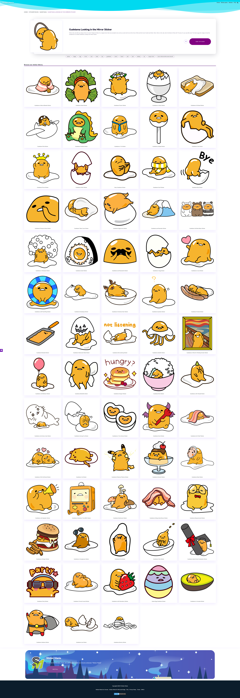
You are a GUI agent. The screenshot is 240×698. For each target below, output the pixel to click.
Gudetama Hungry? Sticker (120, 393)
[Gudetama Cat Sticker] (81, 458)
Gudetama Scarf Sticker (158, 187)
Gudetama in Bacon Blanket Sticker (43, 105)
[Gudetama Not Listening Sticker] (120, 333)
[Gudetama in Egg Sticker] (158, 251)
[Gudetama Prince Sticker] (42, 168)
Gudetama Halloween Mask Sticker (81, 352)
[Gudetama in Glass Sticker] (158, 86)
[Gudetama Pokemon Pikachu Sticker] (120, 458)
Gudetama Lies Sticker (81, 642)
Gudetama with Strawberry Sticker (120, 601)
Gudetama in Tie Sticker (120, 146)
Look (133, 56)
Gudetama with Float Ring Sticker (42, 311)
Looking (138, 56)
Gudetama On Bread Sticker (197, 105)
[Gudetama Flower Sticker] (120, 86)
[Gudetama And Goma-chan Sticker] (42, 417)
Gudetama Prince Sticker (42, 187)
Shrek (97, 56)
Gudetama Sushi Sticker (81, 270)
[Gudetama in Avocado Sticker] (197, 582)
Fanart (122, 56)
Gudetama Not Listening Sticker (120, 352)
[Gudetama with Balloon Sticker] (42, 374)
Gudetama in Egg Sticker (158, 270)
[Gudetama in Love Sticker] (197, 251)
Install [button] (55, 669)
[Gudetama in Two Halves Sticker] (120, 417)
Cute (91, 56)
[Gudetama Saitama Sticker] (42, 623)
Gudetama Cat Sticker (81, 477)
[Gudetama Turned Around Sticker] (81, 582)
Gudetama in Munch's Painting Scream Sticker (197, 352)
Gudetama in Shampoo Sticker (43, 270)
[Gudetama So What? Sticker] (197, 417)
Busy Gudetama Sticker (120, 187)
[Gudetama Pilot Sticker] (42, 127)
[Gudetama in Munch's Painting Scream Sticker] (197, 333)
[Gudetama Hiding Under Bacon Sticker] (158, 499)
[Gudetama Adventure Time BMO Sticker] (81, 499)
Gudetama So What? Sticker (197, 436)
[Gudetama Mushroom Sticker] (120, 499)
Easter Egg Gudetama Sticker (158, 601)
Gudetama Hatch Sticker (81, 187)
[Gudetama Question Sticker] (158, 292)
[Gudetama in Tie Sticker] (120, 127)
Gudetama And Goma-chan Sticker (43, 436)
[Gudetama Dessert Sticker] (158, 458)
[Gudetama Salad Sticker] (81, 86)
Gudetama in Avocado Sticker (197, 601)
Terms (138, 689)
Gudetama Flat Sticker (120, 559)
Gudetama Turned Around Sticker (81, 601)
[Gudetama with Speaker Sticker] (42, 499)
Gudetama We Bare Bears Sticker (197, 228)
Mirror (85, 56)
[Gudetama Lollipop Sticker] (158, 127)
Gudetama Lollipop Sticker (159, 146)
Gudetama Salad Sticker (81, 105)
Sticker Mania (8, 2)
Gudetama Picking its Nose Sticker (43, 228)
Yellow (68, 56)
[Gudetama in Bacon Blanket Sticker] (42, 86)
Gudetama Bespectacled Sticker (197, 518)
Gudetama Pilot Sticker (42, 146)
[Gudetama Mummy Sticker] (120, 623)
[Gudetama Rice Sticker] (158, 374)
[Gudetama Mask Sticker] (197, 458)
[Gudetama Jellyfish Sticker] (158, 333)
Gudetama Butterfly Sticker (81, 393)
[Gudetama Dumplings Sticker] (81, 292)
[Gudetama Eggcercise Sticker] (120, 209)
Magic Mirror (151, 56)
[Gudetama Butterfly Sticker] (81, 374)
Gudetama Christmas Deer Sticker (120, 311)
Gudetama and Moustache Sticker (120, 270)
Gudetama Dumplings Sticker (81, 311)
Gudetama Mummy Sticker (120, 642)
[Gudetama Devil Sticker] (158, 417)
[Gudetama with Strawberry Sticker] (120, 582)
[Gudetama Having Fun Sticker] (81, 417)
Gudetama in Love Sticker (197, 270)
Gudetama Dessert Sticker (159, 477)
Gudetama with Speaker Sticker (42, 518)
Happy (74, 56)
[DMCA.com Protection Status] (120, 695)
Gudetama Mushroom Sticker (120, 518)
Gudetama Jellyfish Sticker (159, 352)
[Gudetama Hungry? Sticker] (120, 374)
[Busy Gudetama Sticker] (120, 168)
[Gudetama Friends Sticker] (197, 292)
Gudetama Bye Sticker (197, 187)
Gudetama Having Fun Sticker (81, 436)
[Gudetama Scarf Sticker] (158, 168)
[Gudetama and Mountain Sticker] (158, 209)
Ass (144, 56)
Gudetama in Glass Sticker (158, 105)
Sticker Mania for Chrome (102, 689)
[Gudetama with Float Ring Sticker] (42, 292)
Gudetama (108, 56)
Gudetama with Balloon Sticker (43, 393)
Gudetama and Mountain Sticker (158, 228)
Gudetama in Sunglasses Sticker (81, 559)
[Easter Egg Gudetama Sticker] (158, 582)
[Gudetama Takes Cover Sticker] (81, 209)
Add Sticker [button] (200, 41)
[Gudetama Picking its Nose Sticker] (42, 209)
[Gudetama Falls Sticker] (158, 540)
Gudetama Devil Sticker (158, 436)
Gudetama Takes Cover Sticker (81, 228)
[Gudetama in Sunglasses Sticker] (81, 540)
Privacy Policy (132, 689)
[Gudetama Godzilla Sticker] (81, 127)
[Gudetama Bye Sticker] (197, 168)
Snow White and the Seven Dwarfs (165, 56)
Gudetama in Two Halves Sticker (120, 436)
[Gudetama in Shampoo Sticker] (42, 251)
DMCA (142, 689)
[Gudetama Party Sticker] (42, 582)
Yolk (127, 56)
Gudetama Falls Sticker (158, 559)
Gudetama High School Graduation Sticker (197, 559)
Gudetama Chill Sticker (197, 146)
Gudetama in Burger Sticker (42, 559)
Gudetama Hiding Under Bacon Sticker (159, 518)
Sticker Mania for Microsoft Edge (117, 689)
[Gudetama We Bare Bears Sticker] (197, 209)
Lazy (102, 56)
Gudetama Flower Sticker (120, 105)
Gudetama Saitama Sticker (42, 642)
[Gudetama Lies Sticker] (81, 623)
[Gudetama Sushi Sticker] (81, 251)
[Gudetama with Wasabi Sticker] (197, 374)
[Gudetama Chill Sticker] (197, 127)
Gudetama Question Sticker (158, 311)
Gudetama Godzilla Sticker (81, 146)
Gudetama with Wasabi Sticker (197, 393)
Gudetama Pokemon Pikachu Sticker (120, 477)
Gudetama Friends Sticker (197, 311)
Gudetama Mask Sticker (197, 477)
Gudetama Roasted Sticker (42, 352)
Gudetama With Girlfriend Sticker (42, 477)
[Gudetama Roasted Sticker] (42, 333)
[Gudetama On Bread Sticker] (197, 86)
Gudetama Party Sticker (42, 601)
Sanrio (115, 56)
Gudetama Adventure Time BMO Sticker (81, 518)
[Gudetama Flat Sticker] (120, 540)
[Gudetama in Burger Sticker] (42, 540)
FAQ (127, 689)
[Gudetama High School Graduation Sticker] (197, 540)
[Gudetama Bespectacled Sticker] (197, 499)
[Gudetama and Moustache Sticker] (120, 251)
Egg (80, 56)
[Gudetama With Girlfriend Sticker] (42, 458)
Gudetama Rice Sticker (158, 393)
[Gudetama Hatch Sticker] (81, 168)
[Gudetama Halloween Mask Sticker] (81, 333)
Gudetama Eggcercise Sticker (120, 228)
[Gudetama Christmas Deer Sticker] (120, 292)
